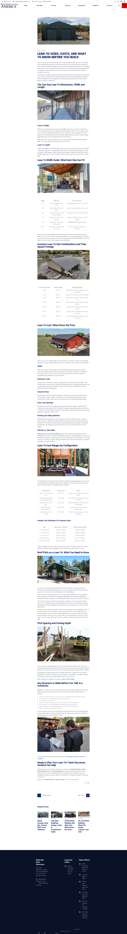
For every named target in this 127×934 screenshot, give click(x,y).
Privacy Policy (77, 929)
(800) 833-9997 (7, 1)
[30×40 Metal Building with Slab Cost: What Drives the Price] (70, 815)
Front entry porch (71, 203)
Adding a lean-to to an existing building (48, 434)
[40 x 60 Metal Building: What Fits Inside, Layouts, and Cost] (84, 815)
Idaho (72, 769)
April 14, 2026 (41, 50)
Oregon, (84, 769)
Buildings (39, 818)
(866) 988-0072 (49, 779)
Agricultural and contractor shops (77, 222)
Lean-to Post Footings (68, 679)
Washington (77, 769)
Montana (45, 771)
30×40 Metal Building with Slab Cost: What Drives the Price (70, 825)
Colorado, (39, 771)
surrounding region (58, 771)
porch (82, 290)
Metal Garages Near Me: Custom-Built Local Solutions (42, 825)
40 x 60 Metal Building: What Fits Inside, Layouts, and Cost (83, 826)
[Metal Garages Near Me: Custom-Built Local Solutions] (43, 815)
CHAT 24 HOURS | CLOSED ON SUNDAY (42, 1)
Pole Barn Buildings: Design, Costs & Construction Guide (56, 826)
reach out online (59, 779)
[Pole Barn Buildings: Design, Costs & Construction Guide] (56, 815)
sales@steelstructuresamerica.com (22, 1)
